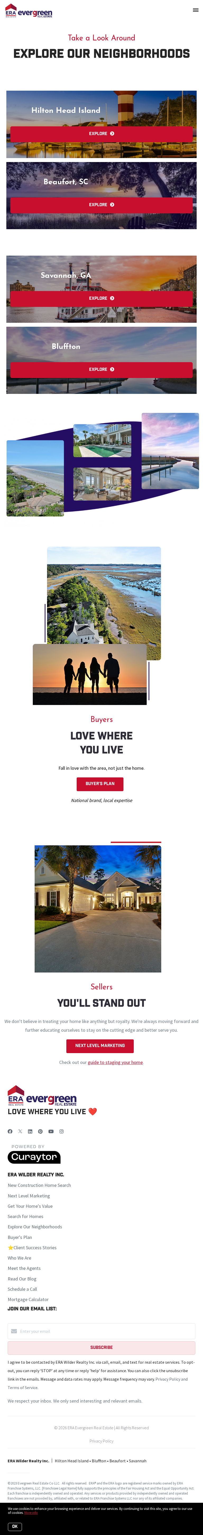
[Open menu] (196, 10)
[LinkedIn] (30, 1131)
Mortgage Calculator (28, 1299)
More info (31, 1512)
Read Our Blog (22, 1279)
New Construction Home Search (39, 1185)
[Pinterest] (40, 1131)
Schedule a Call (22, 1289)
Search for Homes (25, 1216)
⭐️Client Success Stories (32, 1247)
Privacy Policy (101, 1441)
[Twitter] (20, 1131)
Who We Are (19, 1258)
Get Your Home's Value (30, 1206)
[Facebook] (10, 1131)
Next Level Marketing (100, 1046)
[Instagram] (61, 1131)
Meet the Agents (24, 1268)
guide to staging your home (115, 1062)
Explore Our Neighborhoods (35, 1227)
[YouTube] (51, 1131)
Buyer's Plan (100, 784)
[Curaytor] (34, 1162)
